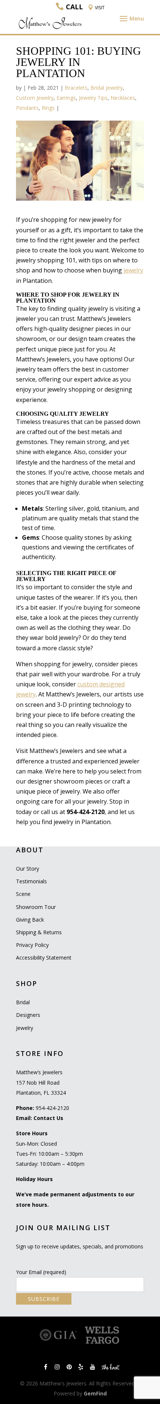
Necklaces (123, 97)
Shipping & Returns (39, 932)
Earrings (66, 97)
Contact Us (48, 1117)
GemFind (95, 1393)
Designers (28, 1014)
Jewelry (24, 1027)
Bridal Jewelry (106, 87)
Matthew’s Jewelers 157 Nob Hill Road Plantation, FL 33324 (41, 1082)
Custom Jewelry (35, 97)
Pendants (27, 107)
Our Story (27, 868)
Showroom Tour (36, 906)
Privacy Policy (32, 944)
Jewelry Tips (93, 97)
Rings (48, 107)
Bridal (23, 1002)
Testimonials (31, 881)
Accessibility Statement (43, 957)
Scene (23, 893)
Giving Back (30, 919)
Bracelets (76, 87)
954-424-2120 (52, 1107)
